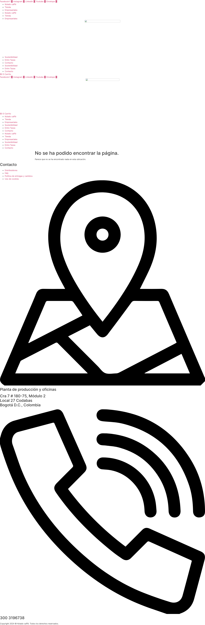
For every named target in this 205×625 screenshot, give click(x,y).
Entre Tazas (10, 60)
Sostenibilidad (11, 57)
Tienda (8, 7)
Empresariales (11, 10)
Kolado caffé (10, 4)
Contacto (9, 63)
